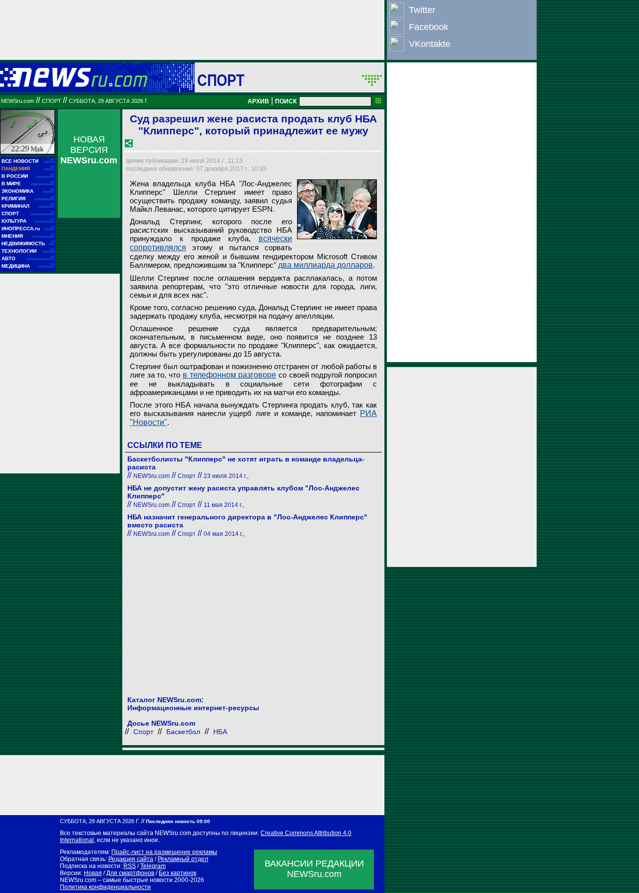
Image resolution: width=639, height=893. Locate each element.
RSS (129, 866)
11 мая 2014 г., (224, 504)
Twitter (422, 10)
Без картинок (177, 873)
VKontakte (429, 44)
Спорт (221, 79)
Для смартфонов (130, 873)
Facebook (428, 27)
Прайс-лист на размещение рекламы (164, 852)
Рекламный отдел (183, 859)
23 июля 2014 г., (226, 475)
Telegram (153, 866)
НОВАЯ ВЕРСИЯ (88, 149)
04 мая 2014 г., (224, 533)
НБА (220, 732)
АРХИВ (258, 101)
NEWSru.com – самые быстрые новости (116, 880)
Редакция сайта (130, 859)
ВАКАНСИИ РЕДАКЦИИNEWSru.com (314, 869)
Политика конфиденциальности (105, 887)
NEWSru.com (17, 101)
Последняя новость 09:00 (178, 821)
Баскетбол (183, 732)
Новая (93, 873)
